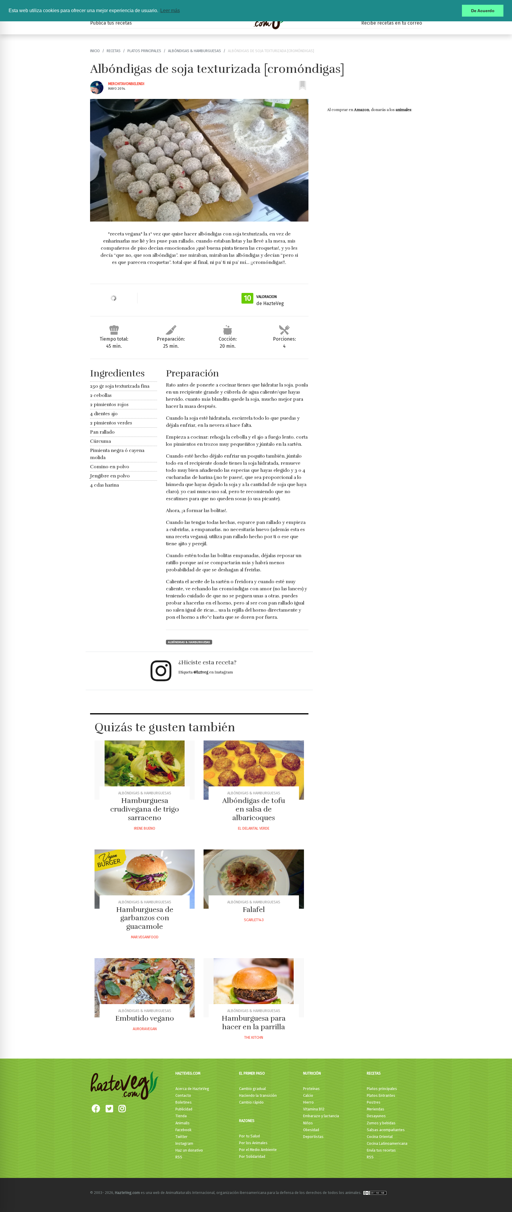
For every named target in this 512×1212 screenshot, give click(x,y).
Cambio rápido (251, 1102)
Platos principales (144, 51)
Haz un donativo (189, 1150)
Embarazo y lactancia (321, 1116)
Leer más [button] (170, 10)
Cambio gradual (252, 1088)
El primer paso (252, 1073)
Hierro (308, 1102)
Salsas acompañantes (386, 1130)
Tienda (181, 1116)
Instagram (184, 1143)
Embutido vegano (144, 1018)
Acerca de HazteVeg (192, 1088)
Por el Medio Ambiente (258, 1149)
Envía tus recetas (381, 1150)
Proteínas (311, 1088)
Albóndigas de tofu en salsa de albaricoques (253, 809)
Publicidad (183, 1109)
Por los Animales (253, 1143)
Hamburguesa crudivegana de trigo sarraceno (144, 809)
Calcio (308, 1095)
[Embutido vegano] (145, 987)
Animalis (182, 1123)
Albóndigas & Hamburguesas (194, 51)
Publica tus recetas (111, 23)
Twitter (181, 1136)
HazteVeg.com (187, 1073)
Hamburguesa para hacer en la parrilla (254, 1022)
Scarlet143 (254, 920)
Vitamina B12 (313, 1109)
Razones (247, 1120)
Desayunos (376, 1116)
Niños (308, 1123)
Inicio (95, 51)
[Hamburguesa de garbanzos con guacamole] (145, 879)
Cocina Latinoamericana (387, 1143)
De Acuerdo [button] (483, 10)
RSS (178, 1157)
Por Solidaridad (252, 1156)
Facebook (183, 1130)
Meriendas (375, 1109)
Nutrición (312, 1073)
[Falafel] (254, 879)
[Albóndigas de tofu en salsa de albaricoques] (254, 770)
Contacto (183, 1095)
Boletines (183, 1102)
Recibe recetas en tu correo (391, 23)
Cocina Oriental (380, 1136)
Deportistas (313, 1136)
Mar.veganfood (145, 937)
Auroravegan (145, 1029)
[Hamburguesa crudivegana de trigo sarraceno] (145, 770)
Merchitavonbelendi (126, 83)
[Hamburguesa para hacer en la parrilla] (254, 987)
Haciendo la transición (258, 1095)
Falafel (254, 909)
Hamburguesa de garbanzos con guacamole (144, 918)
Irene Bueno (144, 828)
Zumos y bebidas (381, 1123)
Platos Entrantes (381, 1095)
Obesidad (311, 1130)
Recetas (114, 51)
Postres (373, 1102)
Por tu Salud (249, 1136)
